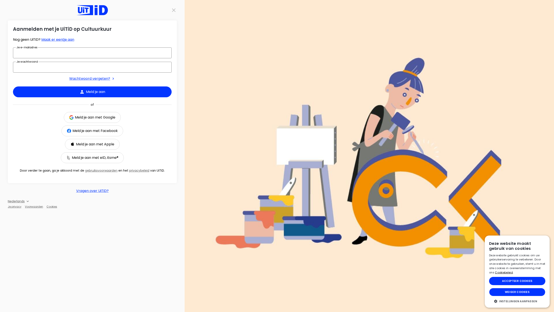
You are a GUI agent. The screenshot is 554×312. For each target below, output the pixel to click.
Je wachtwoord (27, 61)
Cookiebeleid (504, 272)
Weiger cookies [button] (517, 292)
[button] (517, 301)
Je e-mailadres (26, 47)
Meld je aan (95, 91)
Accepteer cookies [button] (517, 281)
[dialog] (517, 272)
